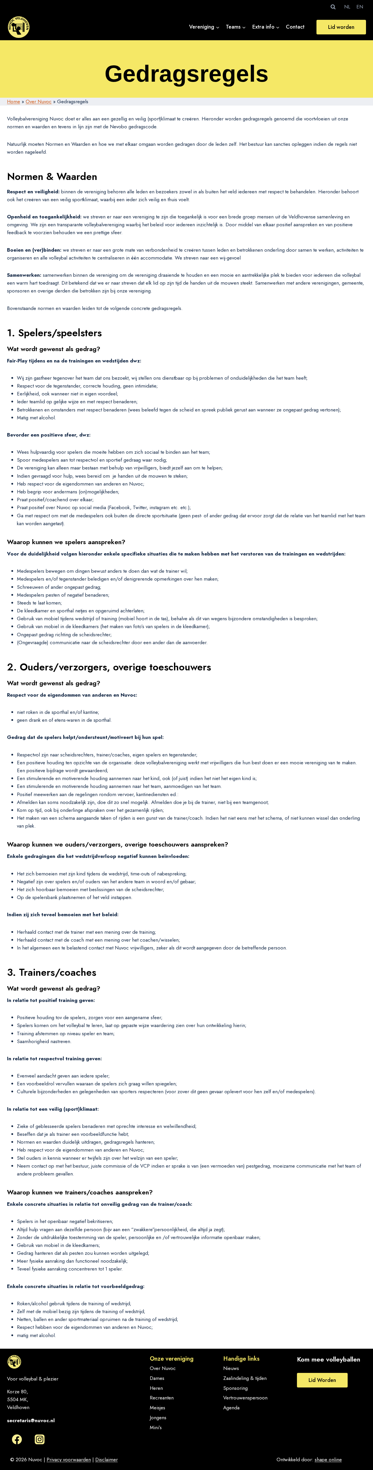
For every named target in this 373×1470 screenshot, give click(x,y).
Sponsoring (235, 1388)
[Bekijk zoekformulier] (333, 7)
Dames (157, 1378)
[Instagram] (40, 1439)
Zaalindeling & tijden (245, 1378)
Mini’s (156, 1427)
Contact (295, 27)
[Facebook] (17, 1439)
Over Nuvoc (39, 101)
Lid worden (341, 27)
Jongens (158, 1417)
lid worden (322, 1380)
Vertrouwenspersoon (245, 1397)
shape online (328, 1459)
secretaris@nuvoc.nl (31, 1420)
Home (13, 101)
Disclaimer (106, 1459)
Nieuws (231, 1368)
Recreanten (162, 1397)
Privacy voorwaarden (69, 1459)
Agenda (231, 1407)
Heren (156, 1388)
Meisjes (157, 1407)
